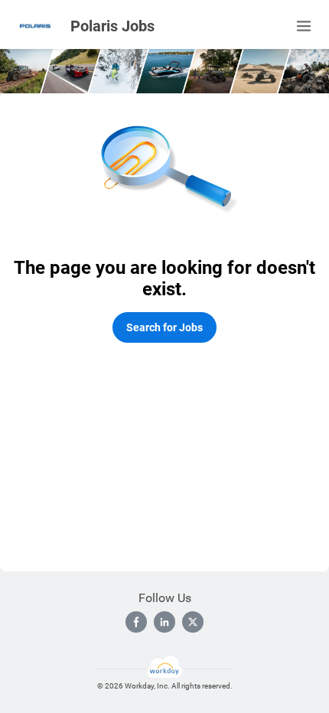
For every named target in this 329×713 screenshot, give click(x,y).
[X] (193, 622)
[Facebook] (136, 622)
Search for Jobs (164, 327)
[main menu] (304, 26)
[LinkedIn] (164, 622)
